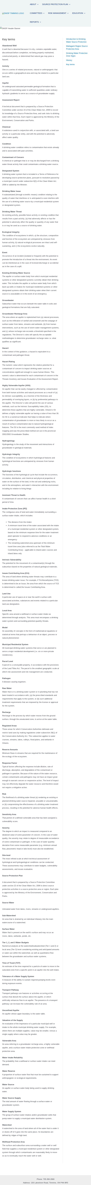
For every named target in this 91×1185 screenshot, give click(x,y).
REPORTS (34, 22)
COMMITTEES (36, 13)
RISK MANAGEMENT (57, 13)
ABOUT (33, 4)
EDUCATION (77, 13)
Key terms (70, 64)
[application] (37, 4)
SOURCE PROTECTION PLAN (55, 4)
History (69, 60)
